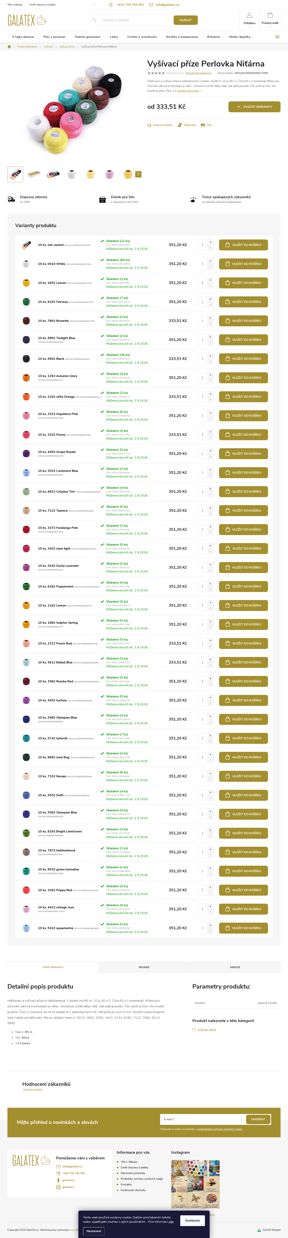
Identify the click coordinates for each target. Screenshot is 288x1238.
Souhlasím (192, 1220)
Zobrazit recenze (32, 1089)
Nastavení (94, 1231)
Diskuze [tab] (235, 967)
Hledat (185, 20)
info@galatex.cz (72, 1166)
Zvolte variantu (257, 107)
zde (170, 1222)
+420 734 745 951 (73, 1173)
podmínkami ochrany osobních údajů (219, 1129)
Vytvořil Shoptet (271, 1230)
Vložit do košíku (246, 245)
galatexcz (68, 1187)
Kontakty (126, 1184)
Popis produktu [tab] (53, 967)
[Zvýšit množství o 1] (210, 242)
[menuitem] (23, 37)
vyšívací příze (206, 1029)
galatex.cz (68, 1180)
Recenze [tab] (144, 967)
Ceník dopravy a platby (42, 4)
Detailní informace (188, 91)
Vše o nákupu (15, 4)
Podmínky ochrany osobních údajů (142, 1179)
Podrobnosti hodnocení (198, 73)
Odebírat (258, 1119)
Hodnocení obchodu (133, 1190)
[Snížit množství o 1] (210, 247)
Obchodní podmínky (133, 1173)
